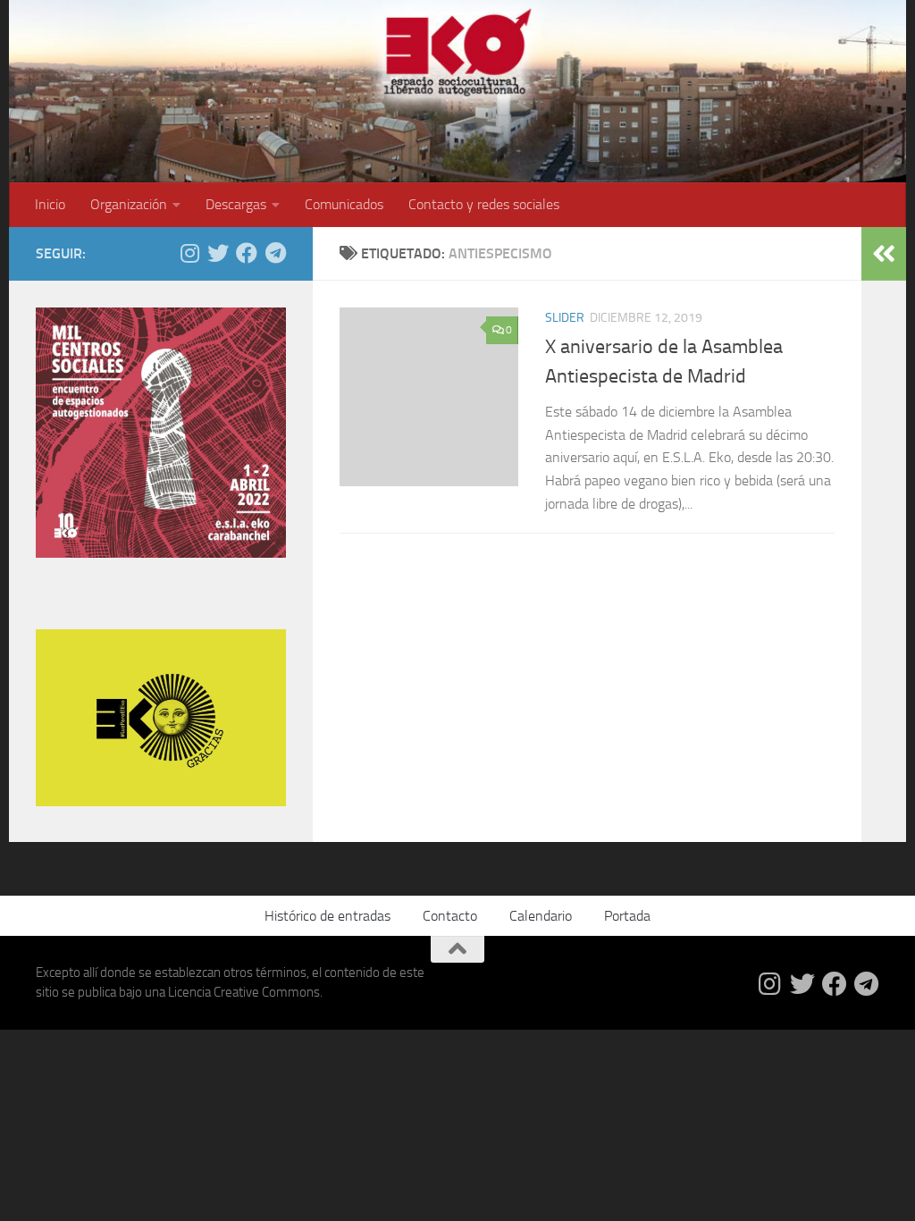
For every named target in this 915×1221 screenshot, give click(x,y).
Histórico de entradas (327, 915)
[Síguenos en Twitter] (218, 253)
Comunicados (344, 204)
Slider (564, 317)
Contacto (450, 915)
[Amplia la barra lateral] (883, 254)
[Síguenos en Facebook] (246, 253)
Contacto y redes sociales (483, 204)
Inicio (50, 204)
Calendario (540, 915)
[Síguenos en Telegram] (275, 253)
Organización (128, 204)
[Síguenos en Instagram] (189, 253)
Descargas (236, 204)
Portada (627, 915)
